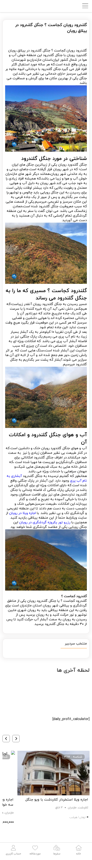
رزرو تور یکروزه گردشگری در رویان (44, 522)
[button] (16, 738)
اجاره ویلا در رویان (22, 513)
